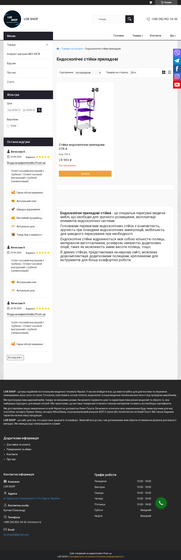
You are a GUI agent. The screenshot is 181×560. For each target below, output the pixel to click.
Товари (137, 35)
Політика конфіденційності (110, 556)
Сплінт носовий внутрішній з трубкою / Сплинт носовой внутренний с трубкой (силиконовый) (27, 176)
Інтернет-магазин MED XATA (23, 54)
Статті (10, 82)
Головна (118, 35)
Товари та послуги (72, 48)
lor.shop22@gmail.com (16, 534)
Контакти (155, 35)
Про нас (11, 72)
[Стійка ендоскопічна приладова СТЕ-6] (85, 111)
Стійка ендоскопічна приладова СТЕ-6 (81, 147)
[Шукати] (129, 19)
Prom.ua (107, 553)
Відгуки (11, 63)
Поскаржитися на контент (82, 556)
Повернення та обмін (19, 449)
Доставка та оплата (18, 444)
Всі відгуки (14, 357)
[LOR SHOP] (12, 19)
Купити (85, 173)
